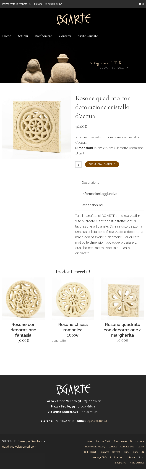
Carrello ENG (127, 446)
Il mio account (117, 457)
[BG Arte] (73, 19)
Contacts (104, 452)
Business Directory (95, 446)
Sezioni (23, 36)
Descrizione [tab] (91, 182)
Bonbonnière (137, 441)
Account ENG (103, 441)
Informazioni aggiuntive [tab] (99, 194)
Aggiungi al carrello (102, 164)
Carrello (113, 446)
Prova (132, 457)
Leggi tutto (59, 340)
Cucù (126, 452)
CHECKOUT (90, 452)
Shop (141, 457)
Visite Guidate (88, 36)
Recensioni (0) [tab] (92, 205)
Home (6, 36)
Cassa (141, 446)
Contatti (65, 36)
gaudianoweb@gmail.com (19, 446)
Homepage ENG (98, 457)
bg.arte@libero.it (96, 420)
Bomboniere (43, 36)
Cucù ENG (138, 452)
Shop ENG (120, 462)
